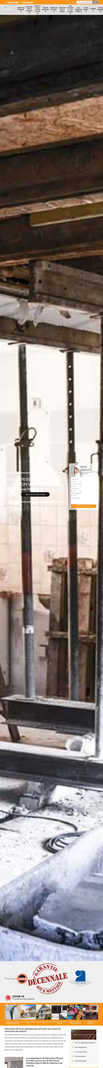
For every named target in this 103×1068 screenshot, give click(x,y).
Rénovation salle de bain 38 (62, 9)
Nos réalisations (35, 494)
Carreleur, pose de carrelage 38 (29, 9)
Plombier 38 (93, 9)
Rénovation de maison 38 (20, 9)
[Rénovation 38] (8, 9)
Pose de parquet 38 (86, 9)
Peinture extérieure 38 (45, 9)
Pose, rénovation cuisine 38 (78, 9)
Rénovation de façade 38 (53, 9)
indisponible (13, 2)
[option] (51, 534)
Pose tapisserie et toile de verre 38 (70, 9)
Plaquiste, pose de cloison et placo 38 (37, 9)
